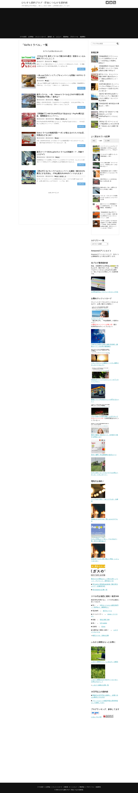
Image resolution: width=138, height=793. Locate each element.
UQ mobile (103, 623)
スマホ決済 (23, 36)
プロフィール (74, 36)
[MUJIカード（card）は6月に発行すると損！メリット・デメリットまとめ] (100, 433)
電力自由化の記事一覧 (99, 590)
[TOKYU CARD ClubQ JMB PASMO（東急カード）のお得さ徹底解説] (98, 342)
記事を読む (81, 69)
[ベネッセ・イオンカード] (98, 471)
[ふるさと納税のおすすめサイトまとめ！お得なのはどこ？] (98, 678)
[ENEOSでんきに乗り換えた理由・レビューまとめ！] (98, 557)
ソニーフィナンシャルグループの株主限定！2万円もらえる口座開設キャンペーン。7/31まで (108, 148)
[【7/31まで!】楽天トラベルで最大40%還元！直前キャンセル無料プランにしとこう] (29, 62)
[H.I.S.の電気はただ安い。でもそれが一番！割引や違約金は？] (98, 537)
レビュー (58, 36)
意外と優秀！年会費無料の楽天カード (104, 455)
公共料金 (30, 36)
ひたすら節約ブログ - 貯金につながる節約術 (45, 2)
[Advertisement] (69, 21)
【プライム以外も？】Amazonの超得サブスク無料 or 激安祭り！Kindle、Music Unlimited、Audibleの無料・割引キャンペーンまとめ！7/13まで (108, 224)
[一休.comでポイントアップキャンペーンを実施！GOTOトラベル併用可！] (29, 82)
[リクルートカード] (100, 317)
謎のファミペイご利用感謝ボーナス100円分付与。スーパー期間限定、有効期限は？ (108, 205)
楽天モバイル (107, 611)
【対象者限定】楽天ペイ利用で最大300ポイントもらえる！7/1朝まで (108, 172)
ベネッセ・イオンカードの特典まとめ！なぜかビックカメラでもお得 (108, 197)
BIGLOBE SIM (104, 619)
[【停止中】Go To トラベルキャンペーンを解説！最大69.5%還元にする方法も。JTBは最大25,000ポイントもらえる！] (29, 177)
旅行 (56, 61)
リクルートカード (97, 318)
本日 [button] (94, 140)
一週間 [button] (100, 140)
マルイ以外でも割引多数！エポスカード (104, 416)
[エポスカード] (100, 414)
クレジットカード (40, 36)
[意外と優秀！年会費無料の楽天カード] (98, 453)
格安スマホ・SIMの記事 (101, 635)
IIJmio (103, 626)
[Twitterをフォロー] (107, 2)
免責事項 (82, 36)
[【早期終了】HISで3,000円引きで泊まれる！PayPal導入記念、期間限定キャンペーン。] (29, 120)
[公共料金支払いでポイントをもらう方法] (98, 290)
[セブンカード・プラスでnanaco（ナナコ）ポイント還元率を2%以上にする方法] (100, 378)
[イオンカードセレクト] (100, 361)
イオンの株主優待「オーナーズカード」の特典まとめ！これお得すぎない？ (108, 164)
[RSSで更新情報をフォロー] (114, 2)
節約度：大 (51, 36)
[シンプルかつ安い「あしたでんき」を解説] (98, 497)
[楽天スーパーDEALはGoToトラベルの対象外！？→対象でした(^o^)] (29, 158)
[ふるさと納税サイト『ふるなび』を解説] (98, 660)
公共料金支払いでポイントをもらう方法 (104, 292)
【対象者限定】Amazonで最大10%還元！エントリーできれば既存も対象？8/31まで (109, 68)
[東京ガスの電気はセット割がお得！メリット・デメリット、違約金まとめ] (98, 577)
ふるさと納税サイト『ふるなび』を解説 (104, 662)
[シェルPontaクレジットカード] (98, 398)
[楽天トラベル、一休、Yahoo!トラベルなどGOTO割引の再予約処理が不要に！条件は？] (29, 101)
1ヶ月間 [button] (107, 140)
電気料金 (65, 36)
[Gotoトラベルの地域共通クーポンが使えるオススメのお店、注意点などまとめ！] (29, 139)
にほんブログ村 (96, 717)
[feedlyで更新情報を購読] (110, 2)
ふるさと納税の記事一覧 (100, 685)
